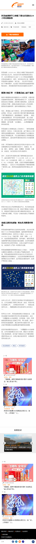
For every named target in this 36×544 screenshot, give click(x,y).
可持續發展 (16, 27)
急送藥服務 (6, 345)
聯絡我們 (11, 531)
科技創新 (13, 445)
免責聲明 (25, 531)
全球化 (6, 377)
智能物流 (23, 27)
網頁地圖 (5, 534)
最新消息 (6, 27)
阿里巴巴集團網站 (6, 537)
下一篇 (5, 384)
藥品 (14, 345)
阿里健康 (22, 345)
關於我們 (4, 531)
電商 (30, 27)
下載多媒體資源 (13, 34)
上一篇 (5, 355)
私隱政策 (18, 531)
